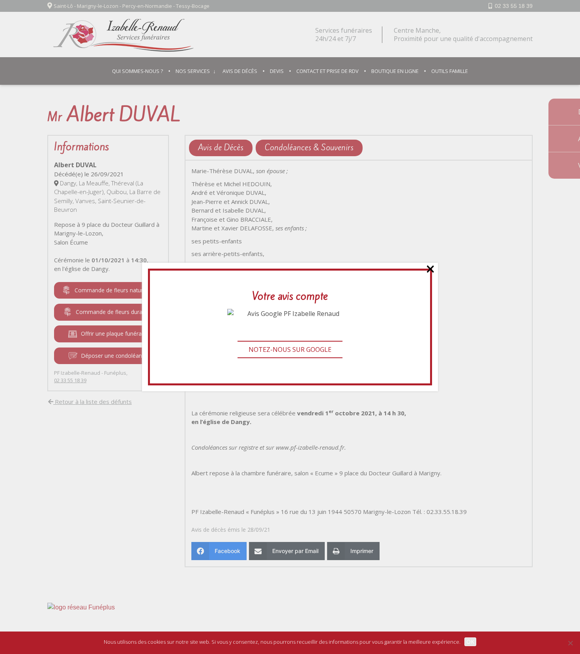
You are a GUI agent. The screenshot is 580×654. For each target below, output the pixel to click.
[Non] (570, 643)
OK (470, 641)
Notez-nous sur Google (290, 349)
